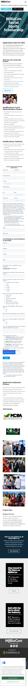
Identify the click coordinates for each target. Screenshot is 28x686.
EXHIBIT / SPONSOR (17, 9)
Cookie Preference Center (13, 681)
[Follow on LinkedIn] (17, 646)
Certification (7, 86)
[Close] (24, 659)
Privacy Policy (6, 349)
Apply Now (7, 90)
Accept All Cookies (12, 678)
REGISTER (6, 9)
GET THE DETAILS (14, 631)
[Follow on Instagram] (14, 646)
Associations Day (19, 81)
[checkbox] (14, 220)
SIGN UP (14, 591)
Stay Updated (14, 551)
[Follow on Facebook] (11, 646)
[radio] (14, 219)
